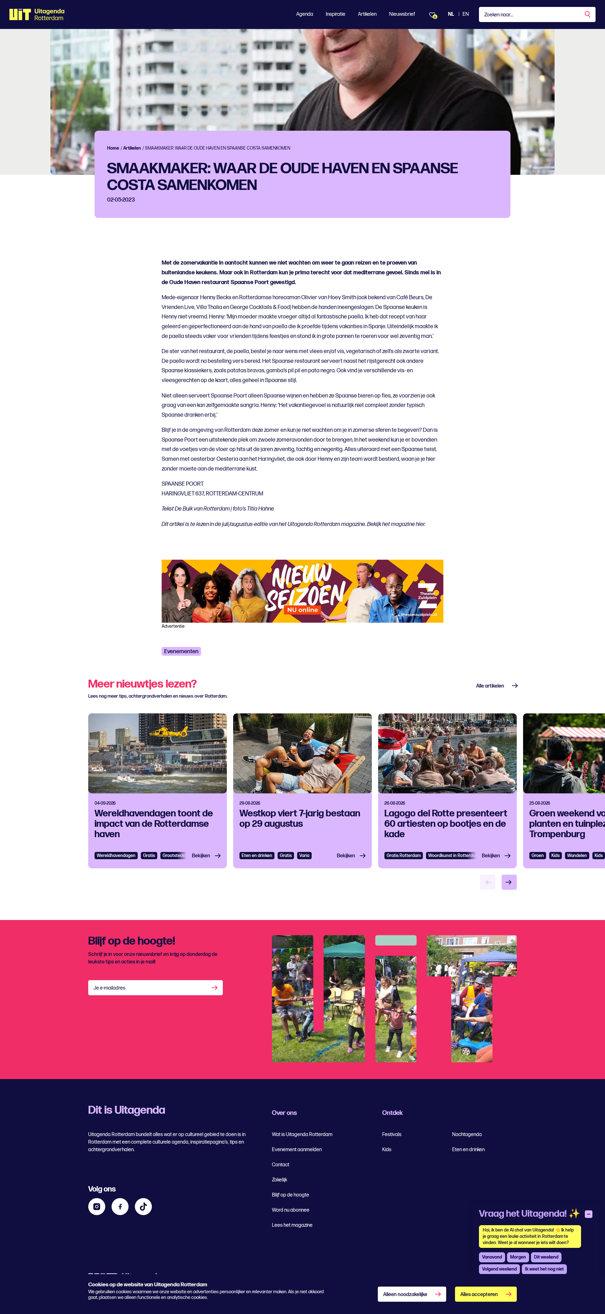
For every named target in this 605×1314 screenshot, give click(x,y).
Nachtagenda (467, 1135)
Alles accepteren (479, 1295)
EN (466, 14)
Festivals (391, 1135)
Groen (538, 855)
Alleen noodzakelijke (405, 1295)
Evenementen (181, 651)
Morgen (518, 1257)
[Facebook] (120, 1206)
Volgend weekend (499, 1269)
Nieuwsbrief (402, 14)
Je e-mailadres (109, 988)
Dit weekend (546, 1257)
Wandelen (577, 855)
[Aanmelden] (215, 987)
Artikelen (367, 14)
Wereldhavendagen (116, 855)
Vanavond (492, 1257)
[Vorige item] (487, 882)
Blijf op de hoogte (290, 1195)
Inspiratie (335, 14)
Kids (555, 855)
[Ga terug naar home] (37, 14)
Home (113, 148)
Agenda (304, 14)
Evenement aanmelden (297, 1150)
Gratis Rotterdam (404, 855)
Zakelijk (279, 1180)
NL (451, 14)
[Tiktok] (143, 1206)
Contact (280, 1165)
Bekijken (201, 856)
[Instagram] (96, 1206)
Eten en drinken (257, 855)
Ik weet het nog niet (544, 1269)
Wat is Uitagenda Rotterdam (302, 1135)
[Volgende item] (509, 882)
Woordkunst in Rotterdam (453, 855)
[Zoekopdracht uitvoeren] (588, 14)
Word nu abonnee (290, 1210)
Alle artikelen (490, 686)
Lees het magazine (292, 1225)
